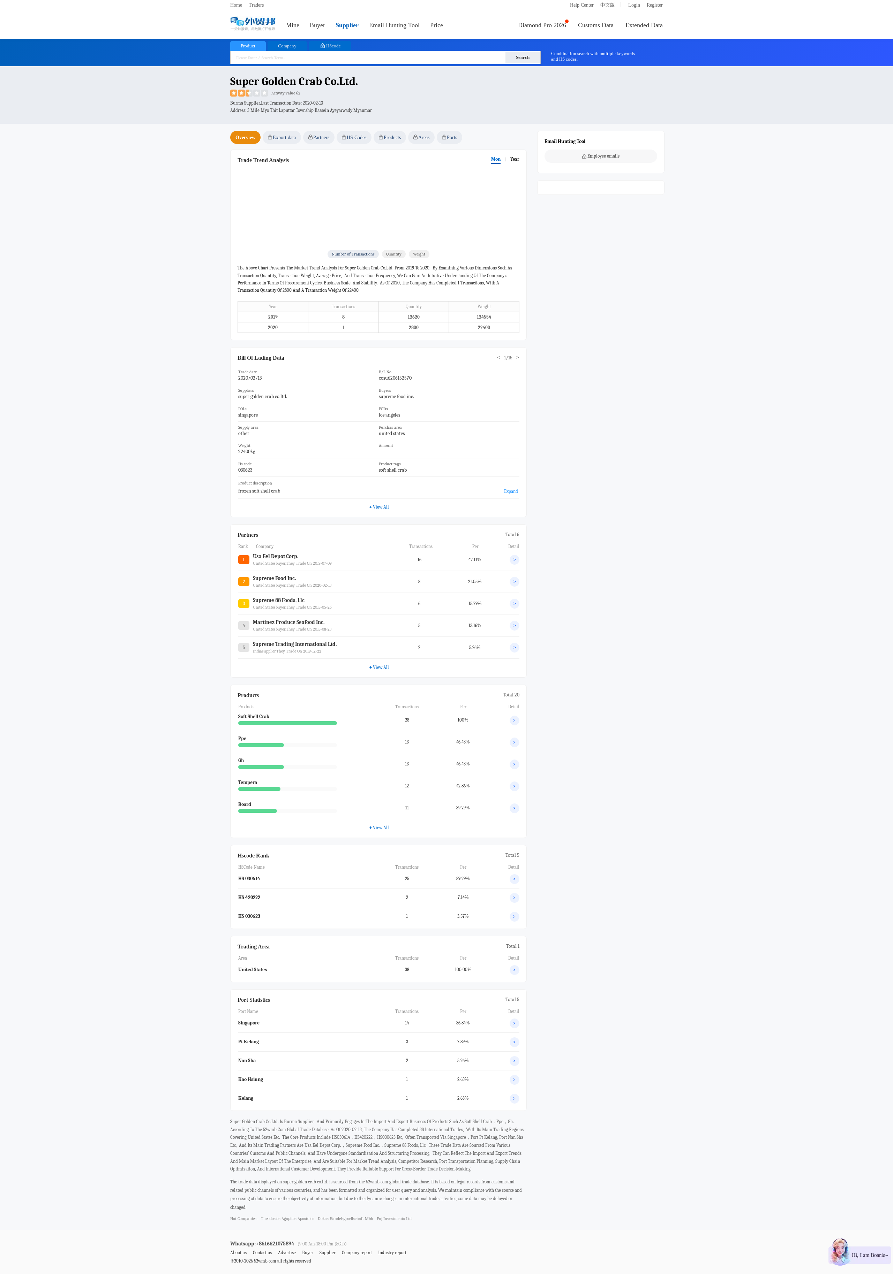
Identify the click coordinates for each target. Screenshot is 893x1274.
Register (655, 5)
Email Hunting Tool (394, 25)
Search (523, 57)
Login (634, 5)
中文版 (607, 5)
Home (236, 5)
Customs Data (596, 25)
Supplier (347, 25)
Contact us (262, 1252)
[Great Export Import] (253, 24)
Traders (256, 5)
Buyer (317, 25)
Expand (511, 491)
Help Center (582, 5)
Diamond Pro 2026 (542, 25)
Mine (292, 25)
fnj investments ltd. (394, 1218)
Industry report (392, 1252)
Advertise (287, 1252)
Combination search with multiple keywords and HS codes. (593, 56)
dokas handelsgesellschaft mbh (345, 1218)
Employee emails (603, 156)
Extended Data (644, 25)
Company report (357, 1252)
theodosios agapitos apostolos (287, 1218)
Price (436, 25)
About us (238, 1252)
